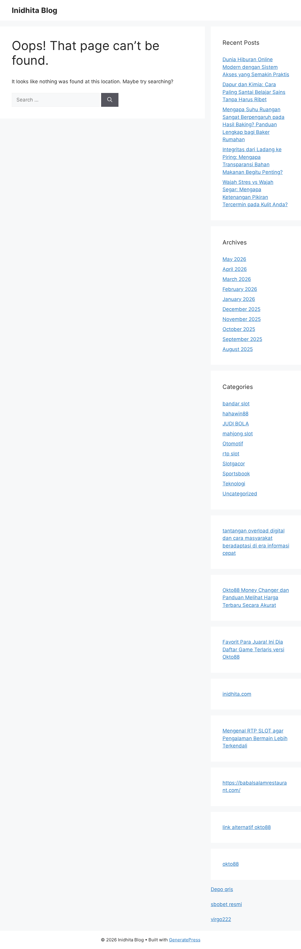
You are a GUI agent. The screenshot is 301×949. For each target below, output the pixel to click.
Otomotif (233, 444)
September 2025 (242, 339)
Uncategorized (240, 494)
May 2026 (234, 259)
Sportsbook (236, 474)
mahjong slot (238, 434)
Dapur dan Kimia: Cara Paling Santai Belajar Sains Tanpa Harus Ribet (254, 91)
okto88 (231, 864)
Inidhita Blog (34, 10)
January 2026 (239, 299)
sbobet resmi (226, 904)
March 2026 (237, 279)
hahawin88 (235, 414)
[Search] (109, 100)
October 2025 (239, 329)
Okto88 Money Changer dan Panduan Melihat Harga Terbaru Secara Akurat (256, 597)
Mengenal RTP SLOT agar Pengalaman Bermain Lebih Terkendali (255, 738)
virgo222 (221, 919)
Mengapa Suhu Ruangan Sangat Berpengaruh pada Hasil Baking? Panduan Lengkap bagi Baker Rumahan (254, 124)
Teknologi (234, 484)
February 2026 (240, 289)
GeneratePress (184, 940)
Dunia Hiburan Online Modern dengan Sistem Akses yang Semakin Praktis (256, 66)
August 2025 (238, 349)
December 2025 (241, 309)
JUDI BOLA (236, 424)
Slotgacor (234, 464)
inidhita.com (237, 694)
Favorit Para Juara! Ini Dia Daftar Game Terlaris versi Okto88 (253, 649)
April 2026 (235, 269)
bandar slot (236, 404)
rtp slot (231, 454)
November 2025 (242, 319)
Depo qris (222, 889)
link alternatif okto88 (247, 827)
